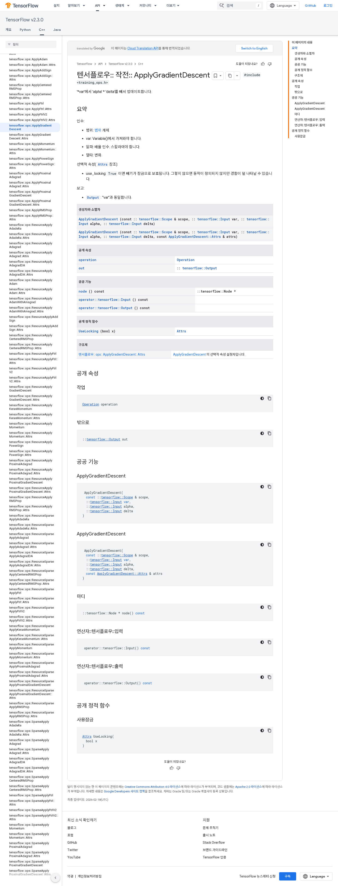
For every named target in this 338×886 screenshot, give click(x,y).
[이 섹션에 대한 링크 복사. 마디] (90, 597)
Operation (186, 260)
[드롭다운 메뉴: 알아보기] (85, 5)
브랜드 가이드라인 (215, 850)
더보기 (170, 5)
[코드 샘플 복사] (269, 398)
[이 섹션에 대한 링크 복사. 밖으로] (95, 423)
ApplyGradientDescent (98, 219)
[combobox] (240, 5)
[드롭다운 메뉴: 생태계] (129, 5)
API (97, 5)
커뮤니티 (145, 5)
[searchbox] (31, 44)
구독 (288, 876)
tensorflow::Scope (155, 219)
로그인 (328, 5)
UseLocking (88, 331)
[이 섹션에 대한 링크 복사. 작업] (90, 388)
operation (87, 260)
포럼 (70, 835)
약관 (70, 876)
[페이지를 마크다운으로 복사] (230, 76)
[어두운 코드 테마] (262, 398)
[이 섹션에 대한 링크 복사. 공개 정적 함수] (114, 706)
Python (25, 30)
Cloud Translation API (142, 48)
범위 (98, 130)
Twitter (72, 850)
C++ (42, 30)
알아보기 (74, 5)
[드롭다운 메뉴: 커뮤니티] (156, 5)
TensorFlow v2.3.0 (24, 20)
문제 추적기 (210, 828)
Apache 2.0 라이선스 (248, 786)
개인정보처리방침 (90, 876)
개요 (8, 30)
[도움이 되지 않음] (269, 63)
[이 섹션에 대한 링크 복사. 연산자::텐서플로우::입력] (128, 632)
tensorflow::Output (199, 268)
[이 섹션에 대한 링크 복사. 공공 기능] (103, 462)
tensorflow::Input (213, 219)
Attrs (102, 164)
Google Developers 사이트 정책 (124, 791)
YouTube (73, 857)
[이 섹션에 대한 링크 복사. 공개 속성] (103, 374)
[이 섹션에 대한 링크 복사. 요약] (91, 109)
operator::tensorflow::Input (105, 299)
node (83, 291)
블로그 (71, 828)
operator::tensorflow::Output (105, 308)
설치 (57, 5)
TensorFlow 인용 (214, 857)
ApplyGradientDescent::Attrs (195, 236)
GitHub (310, 5)
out (81, 268)
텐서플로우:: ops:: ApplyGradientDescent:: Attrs (112, 354)
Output (93, 197)
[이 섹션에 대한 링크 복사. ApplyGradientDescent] (131, 476)
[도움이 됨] (262, 63)
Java (57, 30)
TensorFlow (84, 64)
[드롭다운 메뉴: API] (105, 5)
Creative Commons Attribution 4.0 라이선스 (153, 786)
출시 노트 (209, 835)
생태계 (119, 5)
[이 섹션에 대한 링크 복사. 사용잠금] (99, 720)
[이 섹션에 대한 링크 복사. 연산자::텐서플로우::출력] (128, 667)
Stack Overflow (214, 842)
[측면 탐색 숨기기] (55, 877)
